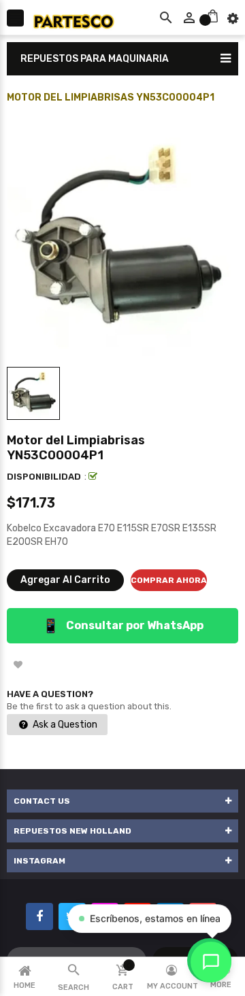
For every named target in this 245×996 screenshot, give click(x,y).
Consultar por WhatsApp (122, 626)
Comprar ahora (169, 580)
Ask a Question (64, 724)
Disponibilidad (44, 477)
